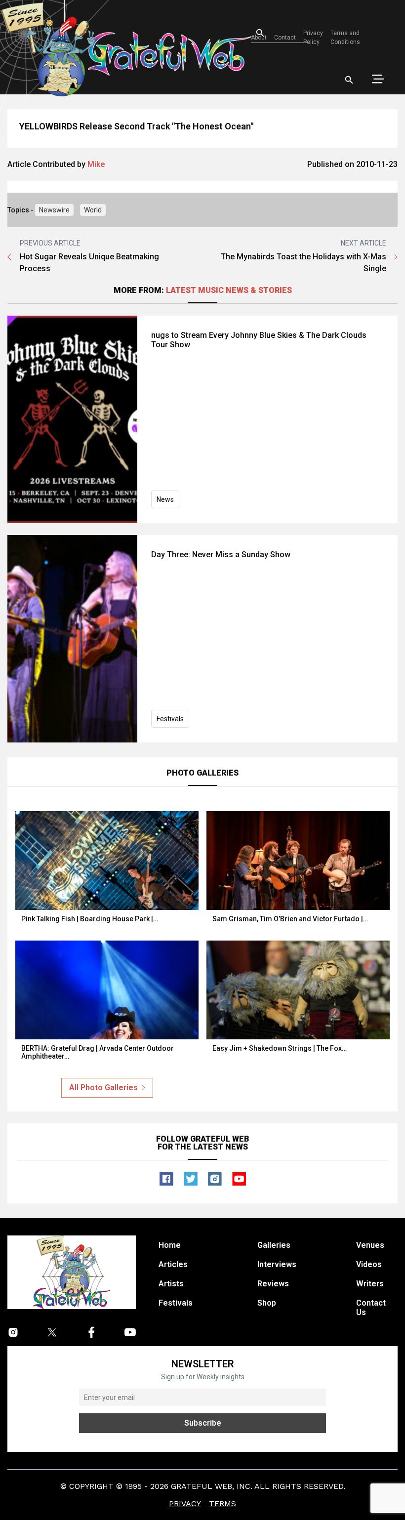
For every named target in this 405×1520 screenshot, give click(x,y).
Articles (173, 1264)
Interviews (276, 1264)
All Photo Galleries (103, 1087)
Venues (370, 1245)
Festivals (170, 718)
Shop (266, 1303)
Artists (171, 1283)
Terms (222, 1503)
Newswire (54, 210)
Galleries (273, 1245)
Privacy (185, 1503)
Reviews (273, 1283)
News (165, 499)
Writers (370, 1283)
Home (170, 1245)
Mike (96, 164)
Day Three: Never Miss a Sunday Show (220, 554)
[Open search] (349, 80)
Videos (369, 1264)
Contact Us (371, 1307)
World (93, 210)
